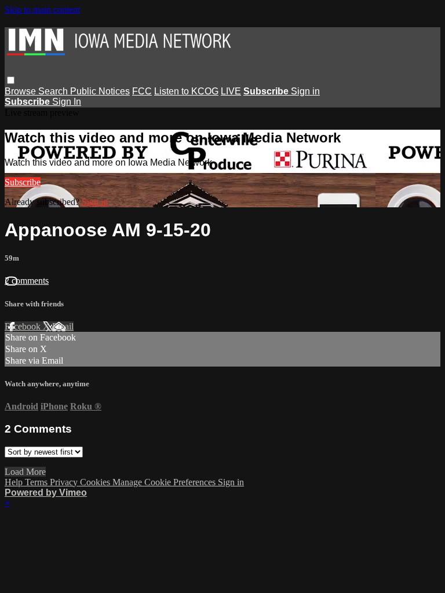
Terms (37, 482)
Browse (21, 91)
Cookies (96, 482)
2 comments (27, 280)
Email (63, 326)
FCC (142, 91)
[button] (10, 80)
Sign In (66, 102)
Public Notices (100, 91)
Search (54, 91)
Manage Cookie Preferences (165, 482)
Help (15, 482)
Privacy (65, 482)
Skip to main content (42, 9)
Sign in (305, 91)
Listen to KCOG (186, 91)
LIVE (231, 91)
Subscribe (23, 182)
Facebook (24, 326)
